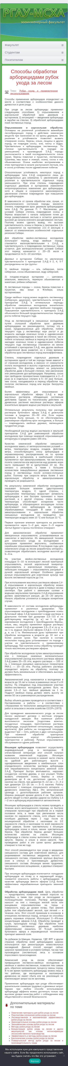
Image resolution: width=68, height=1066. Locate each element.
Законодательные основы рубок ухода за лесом (33, 1022)
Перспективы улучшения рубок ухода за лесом (33, 1015)
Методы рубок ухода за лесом (25, 1027)
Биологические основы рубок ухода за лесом (32, 1038)
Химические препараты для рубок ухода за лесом (34, 1013)
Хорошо (35, 1061)
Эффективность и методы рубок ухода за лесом (34, 1036)
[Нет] (64, 1055)
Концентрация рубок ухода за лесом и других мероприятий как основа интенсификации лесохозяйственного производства (37, 1031)
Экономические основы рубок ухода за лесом (32, 1024)
